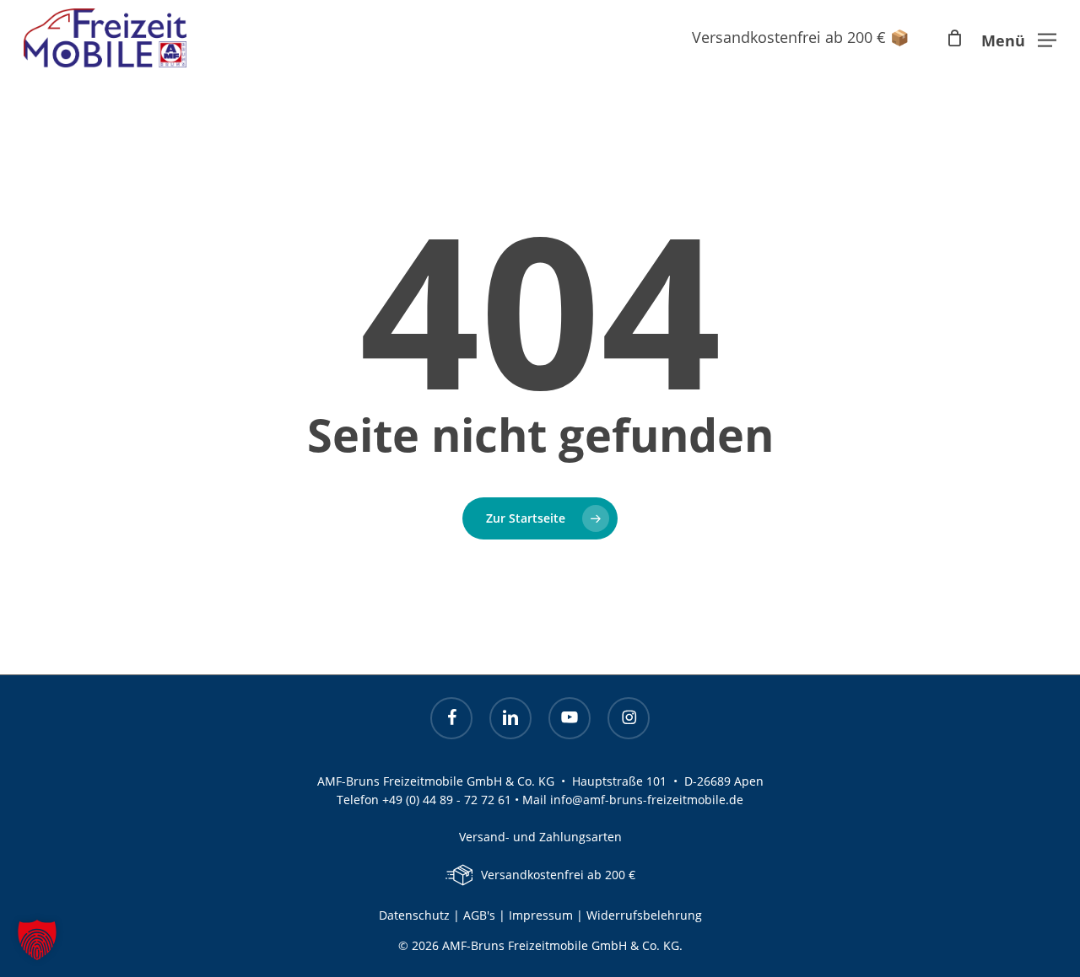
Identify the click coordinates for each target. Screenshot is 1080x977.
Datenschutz (414, 915)
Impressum (542, 915)
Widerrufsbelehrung (644, 915)
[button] (1018, 38)
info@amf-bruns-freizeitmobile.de (646, 800)
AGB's (479, 915)
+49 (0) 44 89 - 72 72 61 (446, 800)
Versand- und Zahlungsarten (540, 837)
